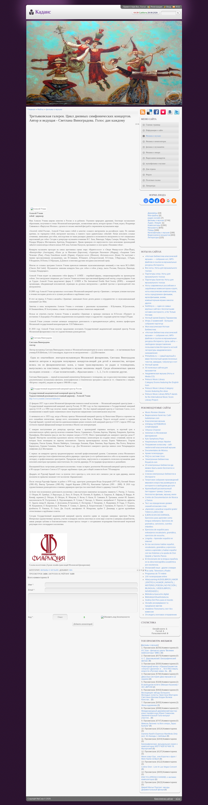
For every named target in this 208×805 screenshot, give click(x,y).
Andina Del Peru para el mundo (159, 600)
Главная (31, 109)
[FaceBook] (156, 112)
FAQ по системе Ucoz (155, 456)
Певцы (151, 230)
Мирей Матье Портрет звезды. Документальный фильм (155, 788)
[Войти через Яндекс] (162, 200)
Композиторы (154, 225)
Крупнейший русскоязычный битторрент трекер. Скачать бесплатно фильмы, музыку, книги (160, 491)
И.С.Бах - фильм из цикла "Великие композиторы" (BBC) (157, 651)
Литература (153, 237)
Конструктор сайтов (163, 799)
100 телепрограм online (156, 576)
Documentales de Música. (156, 450)
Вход (168, 7)
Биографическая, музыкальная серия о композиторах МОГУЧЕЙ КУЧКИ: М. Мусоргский (159, 746)
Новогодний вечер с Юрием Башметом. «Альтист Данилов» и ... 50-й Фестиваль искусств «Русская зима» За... (159, 668)
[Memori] (163, 112)
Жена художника (149, 705)
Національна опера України (158, 442)
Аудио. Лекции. (155, 223)
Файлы (40, 109)
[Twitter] (176, 112)
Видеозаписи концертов (159, 235)
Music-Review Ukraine (155, 412)
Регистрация (156, 7)
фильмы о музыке (54, 109)
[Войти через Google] (168, 200)
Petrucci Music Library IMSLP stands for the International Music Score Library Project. (161, 397)
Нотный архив (151, 365)
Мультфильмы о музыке (159, 233)
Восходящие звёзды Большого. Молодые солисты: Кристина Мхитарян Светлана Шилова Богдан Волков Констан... (159, 696)
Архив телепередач (154, 453)
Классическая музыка (155, 421)
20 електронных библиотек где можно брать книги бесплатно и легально (159, 468)
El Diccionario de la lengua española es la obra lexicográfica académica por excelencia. (161, 562)
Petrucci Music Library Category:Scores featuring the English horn (162, 382)
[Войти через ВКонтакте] (151, 200)
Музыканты (153, 228)
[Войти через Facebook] (157, 200)
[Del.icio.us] (149, 112)
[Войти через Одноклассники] (173, 200)
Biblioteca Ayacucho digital (157, 594)
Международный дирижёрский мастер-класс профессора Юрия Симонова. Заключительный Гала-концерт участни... (159, 714)
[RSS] (142, 112)
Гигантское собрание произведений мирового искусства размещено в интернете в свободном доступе (161, 483)
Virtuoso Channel (153, 430)
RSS (178, 7)
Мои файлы (153, 215)
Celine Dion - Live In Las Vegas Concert (159, 767)
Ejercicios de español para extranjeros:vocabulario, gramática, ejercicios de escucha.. (160, 533)
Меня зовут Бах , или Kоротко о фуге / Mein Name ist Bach (158, 757)
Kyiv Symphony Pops (154, 439)
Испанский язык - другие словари (160, 568)
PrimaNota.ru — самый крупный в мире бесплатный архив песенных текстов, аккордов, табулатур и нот (161, 359)
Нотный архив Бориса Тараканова (161, 318)
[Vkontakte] (170, 112)
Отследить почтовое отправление (161, 615)
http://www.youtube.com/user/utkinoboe (44, 399)
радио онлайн (154, 218)
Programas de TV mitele (155, 574)
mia (70, 570)
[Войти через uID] (145, 200)
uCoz (178, 799)
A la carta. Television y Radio (157, 571)
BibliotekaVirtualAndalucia (157, 597)
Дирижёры (152, 213)
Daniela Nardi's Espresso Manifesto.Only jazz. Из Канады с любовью (159, 735)
